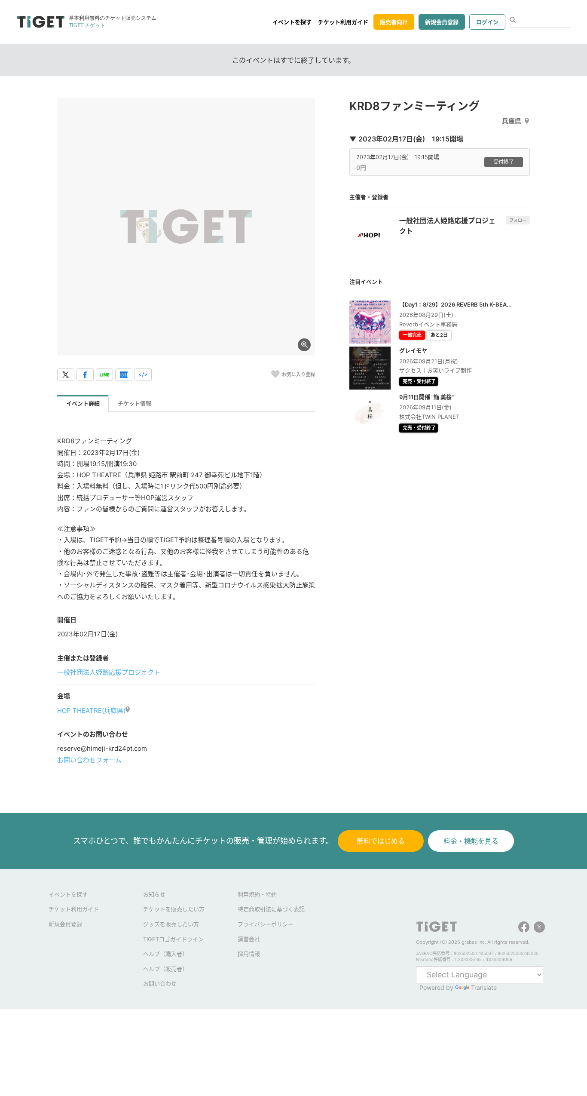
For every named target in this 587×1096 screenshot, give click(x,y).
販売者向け (394, 21)
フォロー (517, 220)
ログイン (487, 21)
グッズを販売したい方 (171, 924)
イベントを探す (292, 21)
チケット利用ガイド (343, 21)
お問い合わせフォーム (89, 760)
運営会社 (249, 939)
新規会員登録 (442, 21)
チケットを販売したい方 (174, 909)
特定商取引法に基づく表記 (271, 909)
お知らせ (154, 894)
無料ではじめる (381, 841)
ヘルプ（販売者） (165, 968)
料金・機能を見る (470, 841)
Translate (484, 987)
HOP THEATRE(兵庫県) (91, 710)
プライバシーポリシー (266, 924)
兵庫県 (511, 121)
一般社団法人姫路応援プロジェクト (108, 672)
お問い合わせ (160, 983)
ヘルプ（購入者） (165, 953)
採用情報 (249, 953)
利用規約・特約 (257, 894)
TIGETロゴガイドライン (173, 939)
